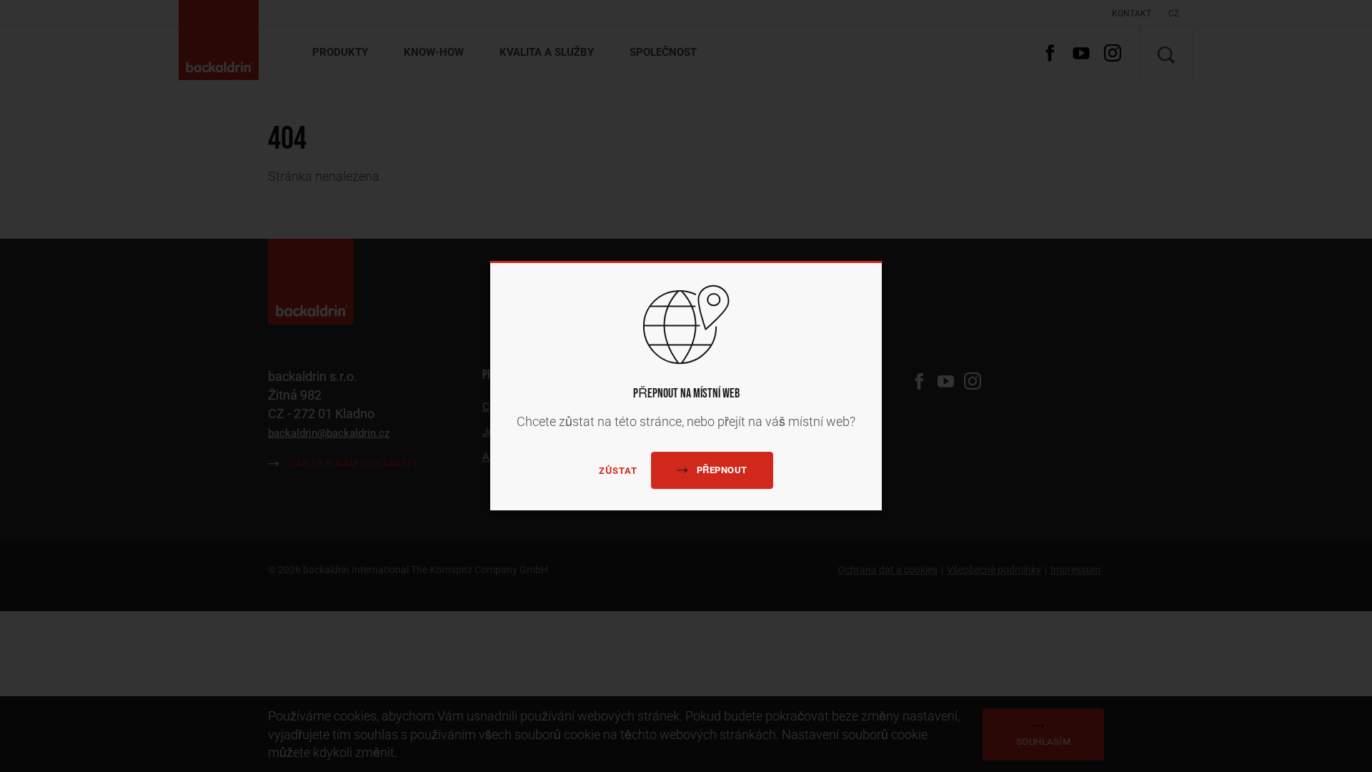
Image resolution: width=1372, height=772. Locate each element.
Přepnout (722, 470)
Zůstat (618, 470)
